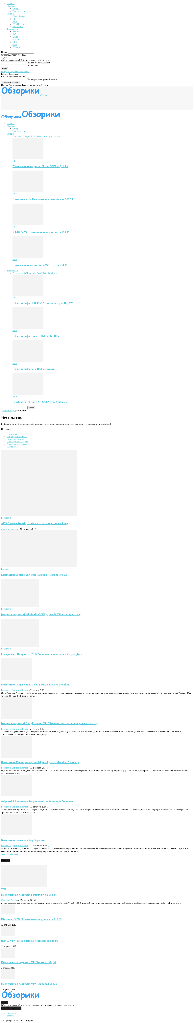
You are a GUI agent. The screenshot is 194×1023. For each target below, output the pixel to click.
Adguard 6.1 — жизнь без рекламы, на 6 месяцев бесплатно (37, 801)
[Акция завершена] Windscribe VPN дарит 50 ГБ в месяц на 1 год (41, 614)
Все (14, 136)
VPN (14, 19)
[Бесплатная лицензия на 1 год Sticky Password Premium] (16, 679)
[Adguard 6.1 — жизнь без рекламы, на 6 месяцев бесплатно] (16, 795)
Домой (4, 410)
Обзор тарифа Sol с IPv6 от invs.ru (33, 368)
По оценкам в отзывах (18, 444)
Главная (10, 3)
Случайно (11, 447)
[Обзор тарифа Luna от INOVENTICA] (27, 328)
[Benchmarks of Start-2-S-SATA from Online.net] (27, 394)
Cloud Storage (18, 16)
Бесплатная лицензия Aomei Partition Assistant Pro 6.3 (34, 574)
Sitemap (10, 1015)
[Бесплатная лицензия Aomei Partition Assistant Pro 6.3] (39, 566)
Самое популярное (16, 439)
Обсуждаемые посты (17, 436)
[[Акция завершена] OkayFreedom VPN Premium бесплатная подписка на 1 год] (16, 718)
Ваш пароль (33, 65)
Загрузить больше (9, 854)
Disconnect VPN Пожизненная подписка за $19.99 (42, 199)
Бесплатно (17, 26)
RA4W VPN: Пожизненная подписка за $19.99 (40, 232)
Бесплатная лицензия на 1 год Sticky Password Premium (35, 684)
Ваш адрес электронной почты (42, 79)
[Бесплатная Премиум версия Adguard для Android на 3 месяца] (16, 757)
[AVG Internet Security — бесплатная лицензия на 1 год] (39, 515)
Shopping (11, 6)
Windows (16, 47)
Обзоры (16, 8)
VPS (14, 21)
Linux (15, 37)
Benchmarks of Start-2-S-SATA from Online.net (40, 401)
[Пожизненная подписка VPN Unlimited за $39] (8, 978)
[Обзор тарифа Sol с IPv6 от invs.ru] (27, 361)
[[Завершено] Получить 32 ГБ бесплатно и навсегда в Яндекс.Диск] (20, 646)
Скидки (10, 14)
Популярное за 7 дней (17, 441)
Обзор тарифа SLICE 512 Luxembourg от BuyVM (42, 303)
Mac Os (16, 39)
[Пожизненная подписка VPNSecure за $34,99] (27, 257)
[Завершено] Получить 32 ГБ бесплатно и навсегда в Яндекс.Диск (41, 654)
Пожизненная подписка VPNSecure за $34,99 (39, 265)
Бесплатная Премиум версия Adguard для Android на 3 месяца (40, 762)
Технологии (12, 29)
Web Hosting (18, 24)
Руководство (18, 11)
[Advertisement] (53, 103)
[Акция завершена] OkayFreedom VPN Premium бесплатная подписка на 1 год (49, 723)
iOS (14, 34)
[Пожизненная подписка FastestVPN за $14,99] (27, 158)
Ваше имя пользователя (38, 62)
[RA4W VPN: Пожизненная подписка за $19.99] (27, 224)
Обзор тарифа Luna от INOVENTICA (35, 336)
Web (14, 44)
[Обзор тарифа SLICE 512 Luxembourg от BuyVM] (27, 295)
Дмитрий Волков (9, 529)
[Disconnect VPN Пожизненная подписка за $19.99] (27, 191)
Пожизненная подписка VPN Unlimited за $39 (29, 983)
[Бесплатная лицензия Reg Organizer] (16, 834)
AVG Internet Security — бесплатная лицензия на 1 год (34, 523)
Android (16, 31)
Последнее (12, 434)
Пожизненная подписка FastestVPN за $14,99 (40, 166)
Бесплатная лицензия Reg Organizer (23, 840)
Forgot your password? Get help (15, 71)
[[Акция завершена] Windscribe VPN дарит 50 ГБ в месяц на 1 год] (20, 606)
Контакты (11, 1013)
